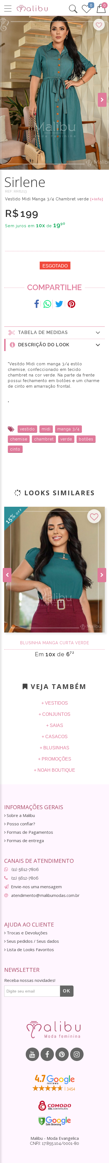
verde (66, 439)
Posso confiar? (20, 823)
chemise (18, 439)
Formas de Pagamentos (29, 832)
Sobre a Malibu (20, 815)
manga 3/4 (68, 429)
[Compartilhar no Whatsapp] (47, 304)
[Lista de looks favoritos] (86, 8)
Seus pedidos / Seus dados (32, 941)
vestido (27, 429)
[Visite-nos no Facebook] (47, 1054)
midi (46, 429)
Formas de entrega (25, 840)
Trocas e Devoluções (27, 932)
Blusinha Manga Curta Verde (54, 643)
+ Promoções (54, 759)
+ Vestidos (54, 703)
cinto (15, 449)
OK (67, 991)
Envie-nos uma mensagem (36, 886)
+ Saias (54, 725)
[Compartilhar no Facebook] (37, 304)
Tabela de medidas (41, 332)
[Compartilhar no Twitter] (59, 304)
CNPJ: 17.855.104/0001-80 (54, 1143)
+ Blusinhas (54, 747)
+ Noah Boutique (54, 770)
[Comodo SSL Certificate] (54, 1106)
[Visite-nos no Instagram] (77, 1054)
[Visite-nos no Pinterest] (62, 1054)
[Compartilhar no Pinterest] (71, 304)
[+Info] (96, 199)
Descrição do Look (42, 344)
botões (86, 439)
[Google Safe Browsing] (54, 1121)
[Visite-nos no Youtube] (32, 1054)
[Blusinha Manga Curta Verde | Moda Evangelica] (54, 570)
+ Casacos (55, 736)
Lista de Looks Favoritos (30, 949)
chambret (44, 439)
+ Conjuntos (54, 714)
